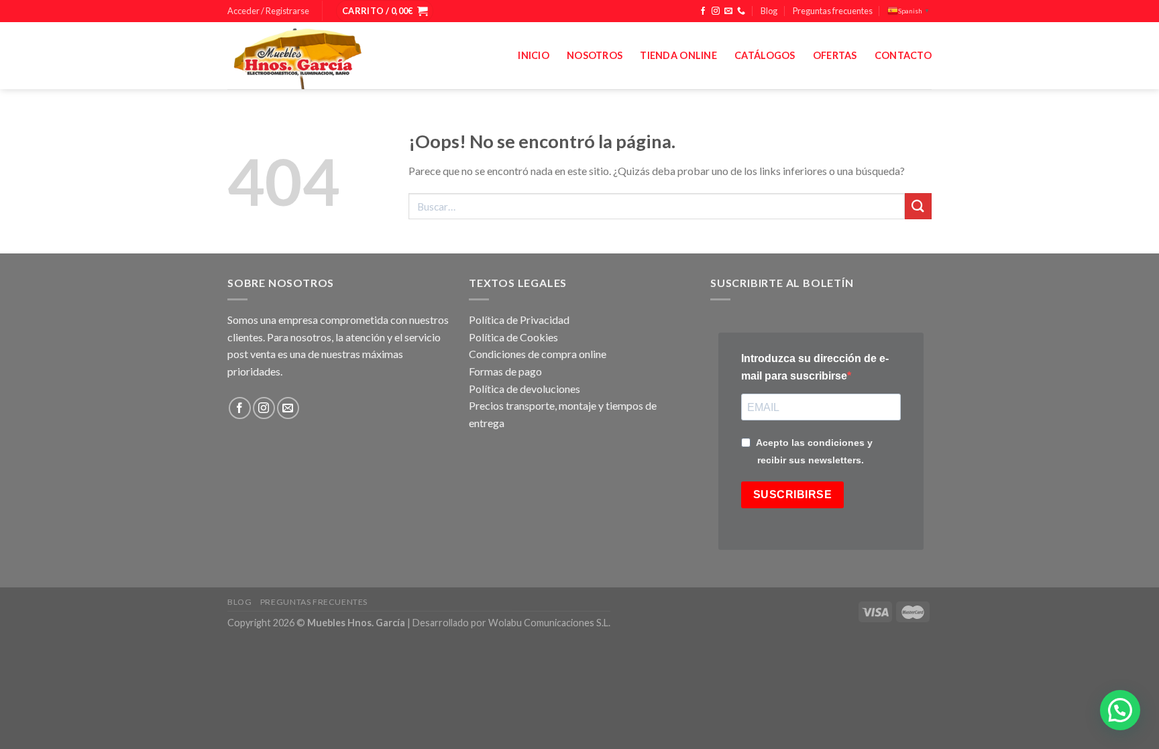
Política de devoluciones (524, 388)
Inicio (533, 55)
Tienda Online (678, 55)
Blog (769, 10)
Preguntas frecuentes (833, 10)
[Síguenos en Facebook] (703, 11)
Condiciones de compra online (537, 353)
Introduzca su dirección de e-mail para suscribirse (815, 367)
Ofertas (835, 55)
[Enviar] (918, 206)
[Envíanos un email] (728, 11)
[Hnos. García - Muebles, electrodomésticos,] (328, 55)
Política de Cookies (513, 337)
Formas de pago (505, 371)
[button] (1120, 710)
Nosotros (594, 55)
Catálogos (764, 55)
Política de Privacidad (519, 319)
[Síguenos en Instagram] (716, 11)
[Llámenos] (741, 11)
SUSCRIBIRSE (792, 494)
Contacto (903, 55)
